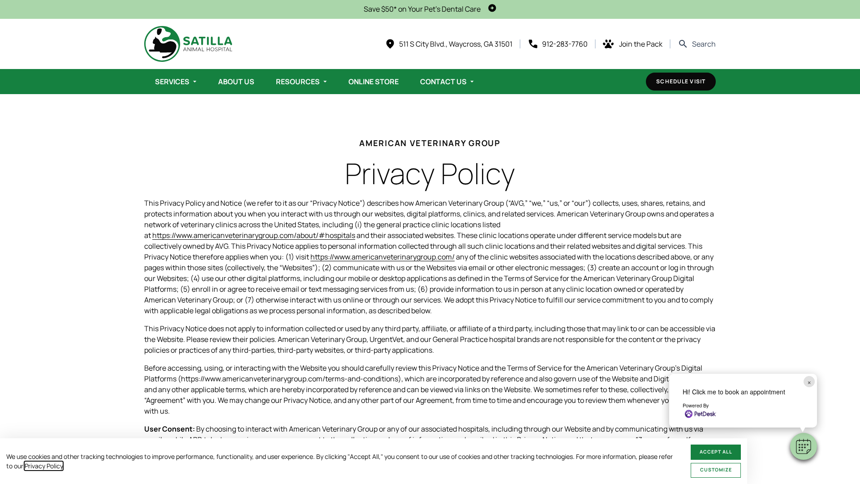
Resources (298, 81)
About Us (236, 81)
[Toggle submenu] (195, 81)
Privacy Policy (44, 466)
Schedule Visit (680, 81)
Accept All (716, 452)
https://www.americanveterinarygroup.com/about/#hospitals (253, 235)
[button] (803, 446)
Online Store (373, 81)
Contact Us (443, 81)
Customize (716, 470)
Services (172, 81)
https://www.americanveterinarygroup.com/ (382, 257)
